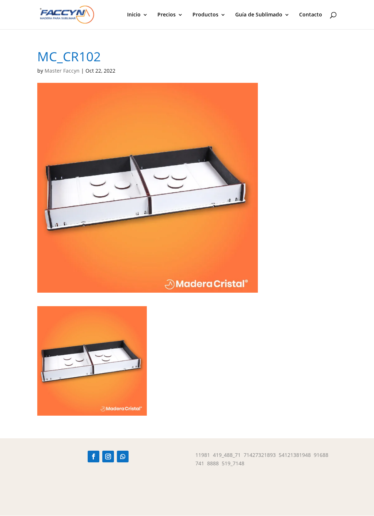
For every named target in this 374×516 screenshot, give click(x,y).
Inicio (134, 15)
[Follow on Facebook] (93, 456)
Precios (166, 15)
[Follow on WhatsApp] (123, 456)
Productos (205, 15)
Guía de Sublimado (258, 15)
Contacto (310, 15)
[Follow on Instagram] (108, 456)
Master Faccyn (62, 70)
